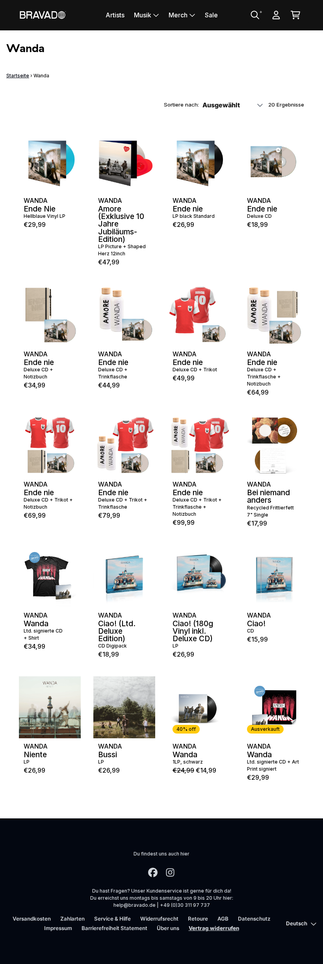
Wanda (36, 200)
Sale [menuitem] (211, 15)
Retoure (198, 918)
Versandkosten (32, 918)
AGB (222, 918)
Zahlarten (72, 918)
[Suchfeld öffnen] (254, 15)
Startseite (17, 76)
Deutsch (296, 923)
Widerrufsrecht (159, 918)
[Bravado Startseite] (42, 14)
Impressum (58, 928)
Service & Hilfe (112, 918)
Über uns (168, 928)
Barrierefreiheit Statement (114, 928)
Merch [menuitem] (178, 15)
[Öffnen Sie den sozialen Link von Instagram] (170, 872)
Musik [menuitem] (142, 15)
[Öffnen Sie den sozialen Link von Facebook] (153, 872)
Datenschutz (254, 918)
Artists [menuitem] (115, 15)
